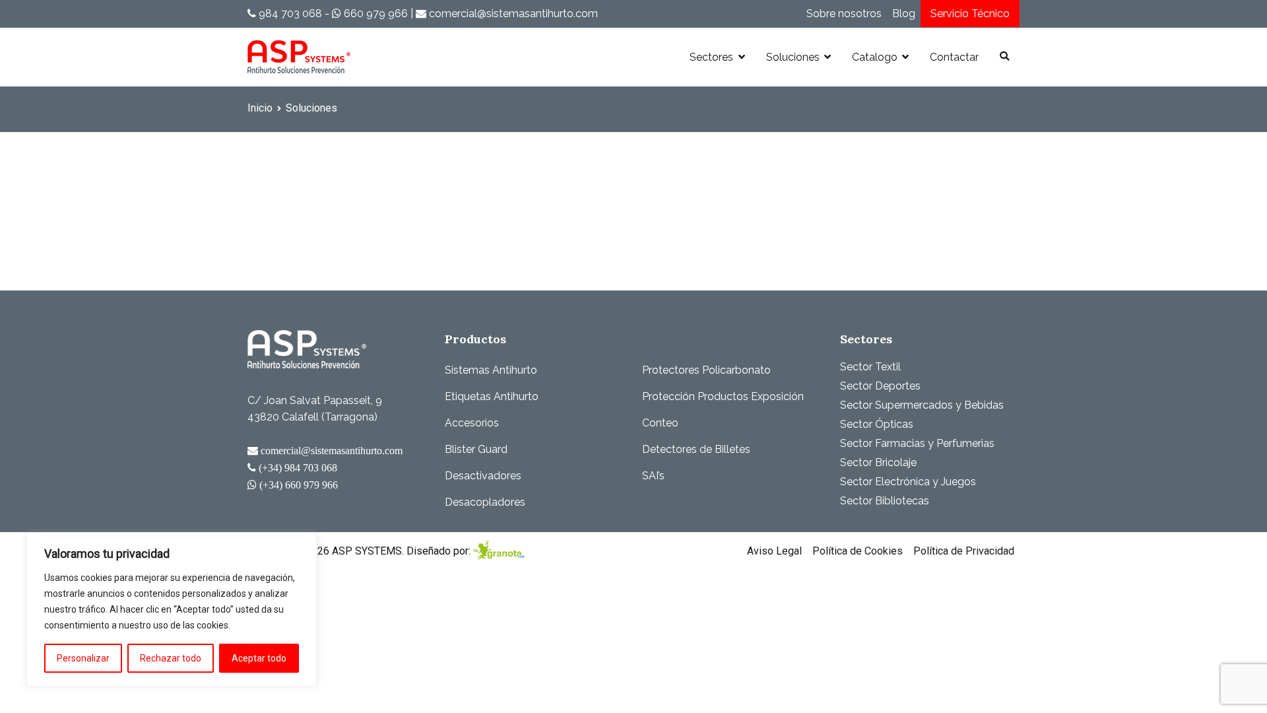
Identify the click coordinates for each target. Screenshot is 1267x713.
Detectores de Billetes (696, 449)
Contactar (954, 57)
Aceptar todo (259, 658)
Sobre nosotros (844, 13)
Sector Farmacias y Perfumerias (917, 443)
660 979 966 (374, 13)
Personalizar (83, 658)
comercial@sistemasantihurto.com (512, 13)
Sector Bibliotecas (884, 500)
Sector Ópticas (876, 424)
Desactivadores (483, 475)
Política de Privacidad (963, 551)
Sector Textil (870, 366)
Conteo (660, 423)
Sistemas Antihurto (491, 370)
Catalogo (874, 57)
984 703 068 (289, 13)
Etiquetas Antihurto (491, 396)
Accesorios (472, 423)
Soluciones (793, 57)
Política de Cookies (857, 551)
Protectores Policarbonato (706, 370)
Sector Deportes (880, 386)
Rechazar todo (170, 658)
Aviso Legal (774, 551)
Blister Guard (476, 449)
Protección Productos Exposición (723, 396)
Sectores (711, 57)
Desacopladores (485, 502)
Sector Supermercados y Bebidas (922, 405)
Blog (903, 13)
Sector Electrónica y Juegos (908, 481)
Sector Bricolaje (878, 462)
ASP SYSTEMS (367, 551)
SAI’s (653, 475)
